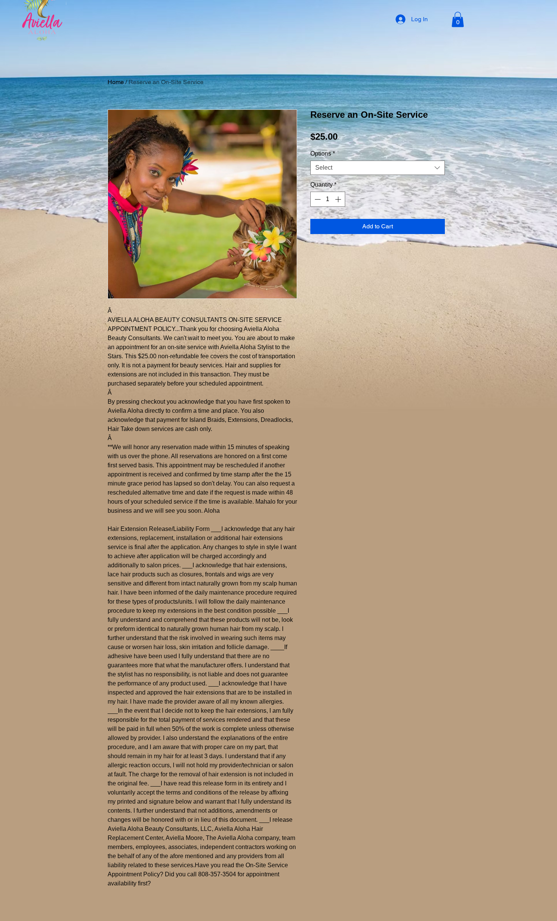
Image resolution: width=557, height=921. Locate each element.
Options (322, 153)
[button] (457, 19)
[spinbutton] (327, 199)
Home (116, 82)
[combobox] (377, 168)
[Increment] (338, 199)
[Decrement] (316, 199)
